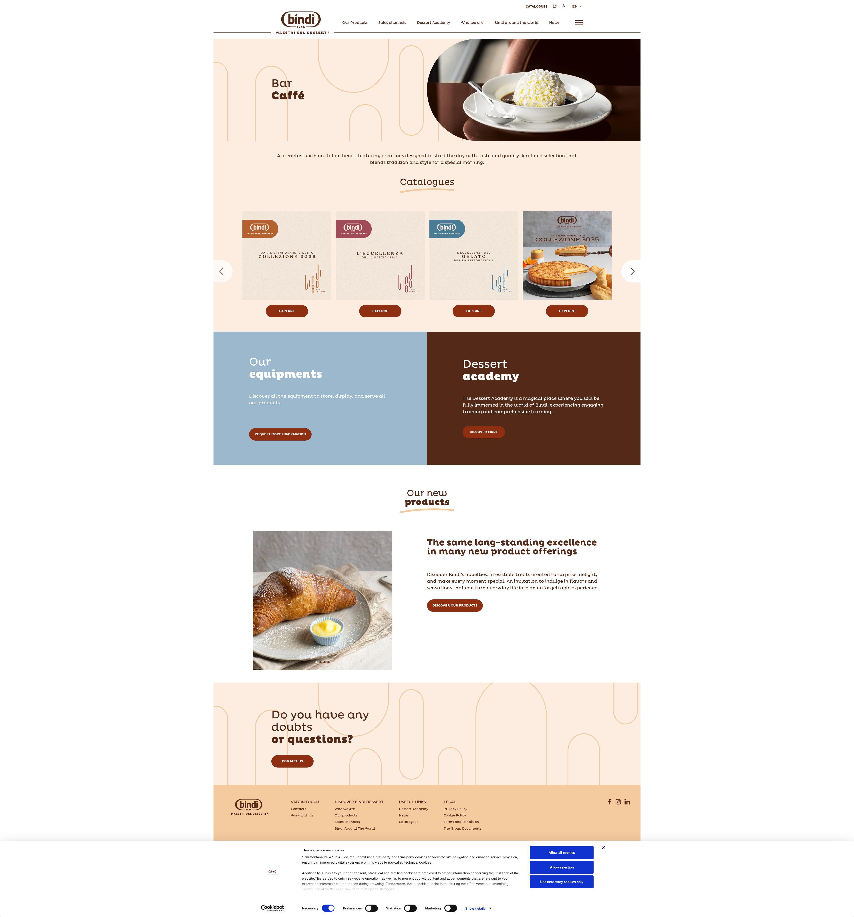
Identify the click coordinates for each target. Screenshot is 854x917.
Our (285, 368)
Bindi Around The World (355, 828)
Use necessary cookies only (561, 882)
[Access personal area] (563, 6)
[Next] (630, 271)
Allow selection (562, 867)
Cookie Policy (455, 815)
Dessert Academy (413, 809)
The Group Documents (462, 828)
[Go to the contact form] (554, 6)
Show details (475, 908)
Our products (346, 815)
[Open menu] (579, 22)
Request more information (280, 434)
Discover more (484, 432)
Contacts (298, 809)
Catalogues (408, 822)
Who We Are (345, 809)
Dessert (491, 370)
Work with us (302, 815)
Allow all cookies (562, 853)
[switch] (371, 908)
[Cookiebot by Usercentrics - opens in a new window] (272, 908)
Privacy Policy (455, 809)
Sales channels (347, 822)
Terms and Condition (461, 822)
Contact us (292, 761)
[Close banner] (603, 847)
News (403, 815)
